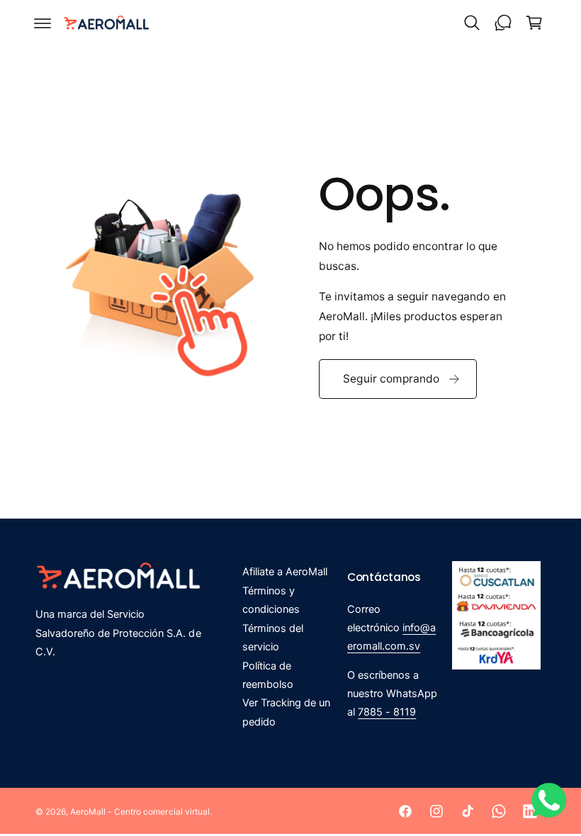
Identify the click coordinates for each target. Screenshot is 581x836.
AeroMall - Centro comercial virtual (140, 811)
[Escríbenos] (503, 22)
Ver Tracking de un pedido (286, 712)
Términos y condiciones (271, 600)
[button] (42, 22)
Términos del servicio (272, 637)
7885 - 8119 (387, 712)
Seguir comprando (391, 378)
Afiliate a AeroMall (284, 571)
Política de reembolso (267, 675)
